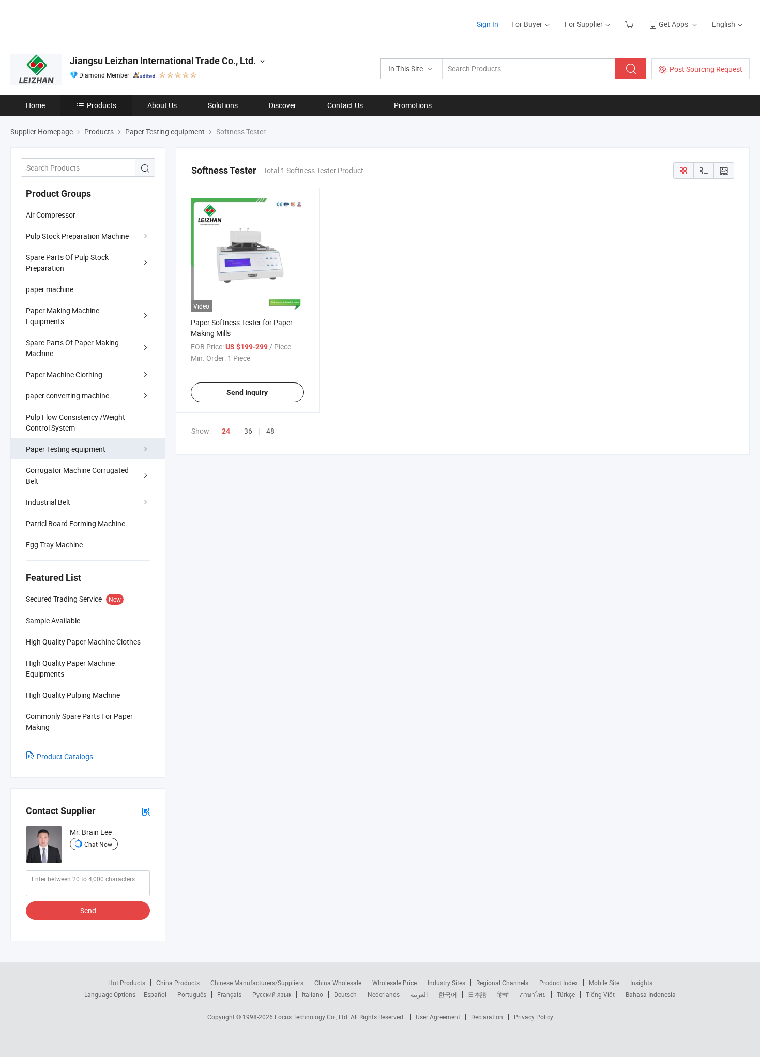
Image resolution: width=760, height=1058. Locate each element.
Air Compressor (50, 215)
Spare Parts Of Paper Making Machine (72, 348)
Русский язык (271, 994)
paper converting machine (67, 396)
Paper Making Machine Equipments (62, 315)
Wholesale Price (394, 982)
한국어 (447, 994)
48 (270, 431)
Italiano (312, 994)
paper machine (49, 289)
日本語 (477, 994)
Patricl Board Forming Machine (75, 523)
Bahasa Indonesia (651, 994)
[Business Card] (146, 811)
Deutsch (345, 994)
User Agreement (438, 1017)
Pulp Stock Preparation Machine (77, 236)
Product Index (558, 982)
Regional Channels (502, 982)
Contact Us (345, 105)
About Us (162, 105)
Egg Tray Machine (54, 544)
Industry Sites (446, 982)
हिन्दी (503, 994)
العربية (419, 994)
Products (101, 105)
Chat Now (98, 844)
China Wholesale (337, 982)
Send (88, 910)
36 (248, 431)
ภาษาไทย (533, 994)
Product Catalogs (65, 756)
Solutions (223, 105)
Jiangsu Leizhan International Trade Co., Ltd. (163, 60)
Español (155, 994)
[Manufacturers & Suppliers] (76, 20)
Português (191, 994)
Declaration (487, 1017)
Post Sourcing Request (706, 69)
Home (35, 105)
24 (226, 431)
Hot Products (126, 982)
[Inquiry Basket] (630, 24)
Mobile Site (604, 982)
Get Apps (673, 24)
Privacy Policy (533, 1017)
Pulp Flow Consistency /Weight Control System (75, 422)
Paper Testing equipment (65, 449)
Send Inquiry (247, 392)
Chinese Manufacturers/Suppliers (256, 982)
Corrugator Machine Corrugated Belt (77, 475)
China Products (178, 982)
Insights (641, 982)
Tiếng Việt (600, 994)
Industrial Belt (48, 502)
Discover (282, 105)
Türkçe (566, 994)
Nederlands (384, 994)
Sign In (487, 24)
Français (229, 994)
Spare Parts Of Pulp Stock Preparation (67, 262)
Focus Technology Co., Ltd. (313, 1017)
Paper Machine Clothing (64, 374)
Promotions (413, 105)
